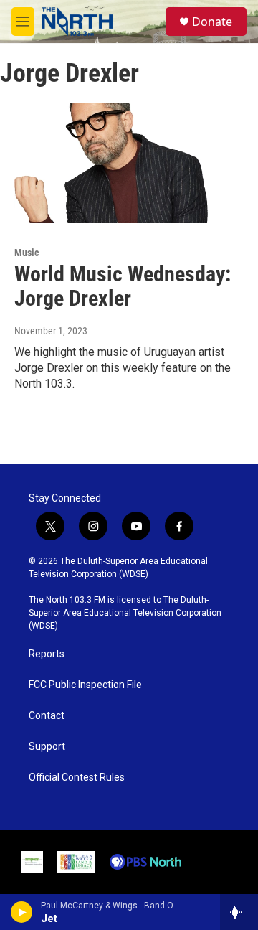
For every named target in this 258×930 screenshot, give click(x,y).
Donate (212, 21)
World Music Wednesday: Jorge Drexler (122, 286)
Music (26, 252)
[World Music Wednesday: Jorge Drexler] (121, 162)
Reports (46, 654)
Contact (46, 715)
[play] (22, 912)
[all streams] (239, 912)
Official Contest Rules (77, 777)
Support (47, 746)
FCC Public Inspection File (85, 685)
